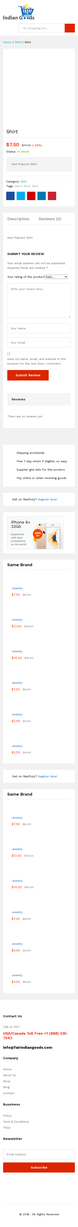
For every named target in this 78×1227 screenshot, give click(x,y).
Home (7, 1069)
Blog (6, 1087)
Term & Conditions (16, 1121)
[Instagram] (30, 1183)
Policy (7, 1115)
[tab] (20, 221)
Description (18, 219)
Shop (6, 1081)
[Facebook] (4, 1183)
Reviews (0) (50, 219)
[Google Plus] (17, 1183)
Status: (11, 151)
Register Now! (47, 499)
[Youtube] (23, 1183)
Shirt (24, 181)
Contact (8, 1093)
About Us (9, 1075)
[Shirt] (10, 196)
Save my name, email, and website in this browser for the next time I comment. (36, 361)
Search (70, 28)
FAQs (6, 1127)
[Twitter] (10, 1183)
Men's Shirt (22, 186)
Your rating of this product (26, 276)
